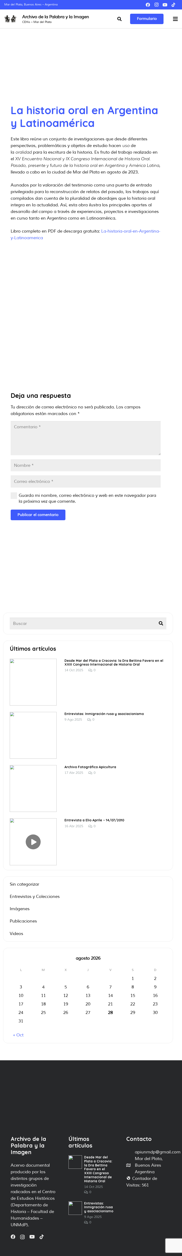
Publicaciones (23, 921)
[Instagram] (156, 4)
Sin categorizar (24, 884)
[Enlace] (10, 18)
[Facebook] (148, 4)
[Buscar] (119, 19)
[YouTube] (165, 4)
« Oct (18, 1035)
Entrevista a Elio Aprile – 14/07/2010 (94, 820)
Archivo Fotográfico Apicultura (90, 767)
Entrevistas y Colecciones (35, 896)
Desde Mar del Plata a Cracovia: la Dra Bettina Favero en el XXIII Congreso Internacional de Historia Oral (113, 662)
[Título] (173, 4)
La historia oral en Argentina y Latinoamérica (84, 117)
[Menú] (175, 19)
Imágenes (20, 908)
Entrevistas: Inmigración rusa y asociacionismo (104, 714)
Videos (16, 933)
